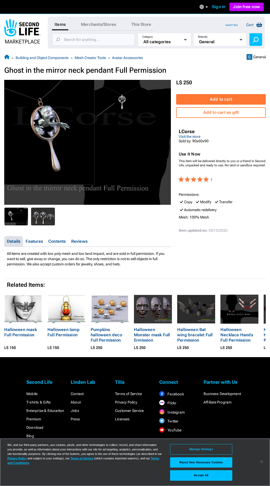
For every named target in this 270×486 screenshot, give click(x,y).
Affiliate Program (218, 402)
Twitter (173, 421)
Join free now (246, 6)
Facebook (175, 394)
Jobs (75, 411)
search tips (231, 24)
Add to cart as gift (221, 112)
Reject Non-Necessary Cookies (201, 462)
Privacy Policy (126, 402)
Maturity (203, 36)
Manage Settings (201, 449)
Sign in (218, 6)
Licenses (122, 419)
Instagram (176, 412)
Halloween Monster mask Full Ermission (152, 335)
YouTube (174, 430)
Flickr (171, 403)
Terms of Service (128, 394)
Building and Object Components (42, 58)
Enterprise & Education (45, 411)
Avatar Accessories (127, 58)
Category (147, 36)
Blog (30, 436)
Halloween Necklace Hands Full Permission (236, 335)
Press (75, 419)
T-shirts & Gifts (38, 402)
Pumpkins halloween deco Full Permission (106, 335)
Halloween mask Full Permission (20, 332)
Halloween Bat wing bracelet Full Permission (195, 335)
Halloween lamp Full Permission (63, 332)
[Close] (261, 462)
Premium (33, 419)
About (76, 402)
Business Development (222, 394)
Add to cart (221, 99)
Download (35, 427)
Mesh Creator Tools (90, 58)
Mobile (31, 394)
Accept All (201, 475)
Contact (77, 394)
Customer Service (129, 411)
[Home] (6, 57)
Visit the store (189, 136)
